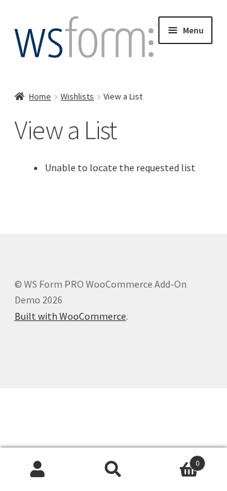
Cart (175, 458)
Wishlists (77, 96)
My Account (38, 469)
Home (40, 96)
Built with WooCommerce (70, 316)
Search (113, 469)
